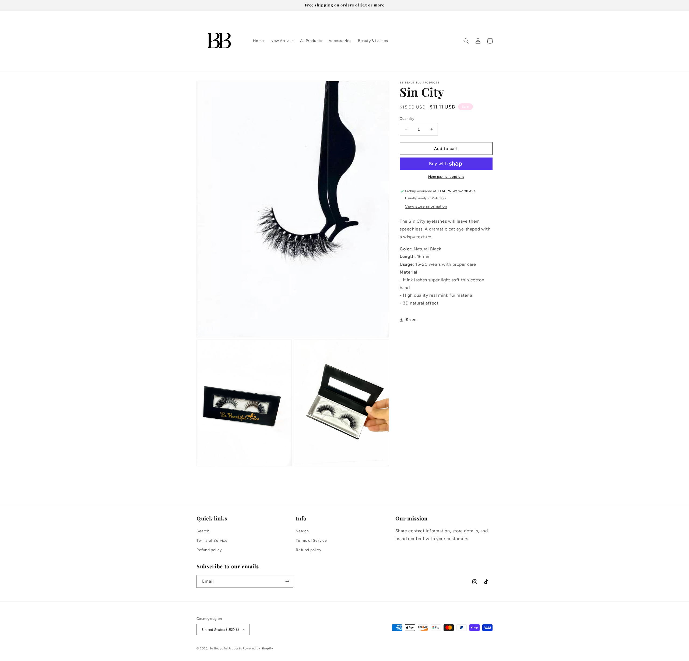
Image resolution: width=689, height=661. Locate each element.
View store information (426, 206)
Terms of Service (212, 540)
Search (203, 531)
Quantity (407, 119)
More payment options (446, 177)
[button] (466, 41)
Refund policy (209, 550)
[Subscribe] (287, 581)
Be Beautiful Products (225, 648)
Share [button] (411, 320)
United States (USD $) (220, 630)
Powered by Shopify (258, 648)
